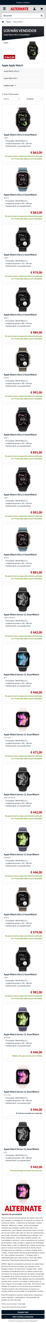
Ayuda (18, 2)
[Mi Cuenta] (34, 8)
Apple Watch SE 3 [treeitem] (10, 78)
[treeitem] (23, 85)
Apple (8, 22)
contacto (26, 2)
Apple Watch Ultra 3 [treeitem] (11, 71)
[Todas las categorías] (4, 8)
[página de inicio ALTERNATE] (19, 8)
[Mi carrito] (41, 8)
